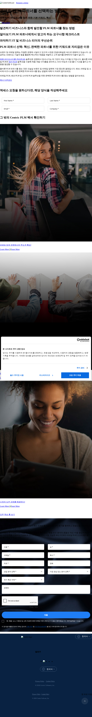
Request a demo (22, 3)
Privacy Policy (39, 681)
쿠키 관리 (80, 368)
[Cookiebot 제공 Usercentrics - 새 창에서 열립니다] (78, 340)
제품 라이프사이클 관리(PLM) (12, 59)
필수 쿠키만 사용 (17, 375)
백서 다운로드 (6, 80)
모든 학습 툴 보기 (7, 515)
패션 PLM (13, 62)
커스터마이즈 (44, 375)
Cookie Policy (50, 681)
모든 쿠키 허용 (75, 375)
